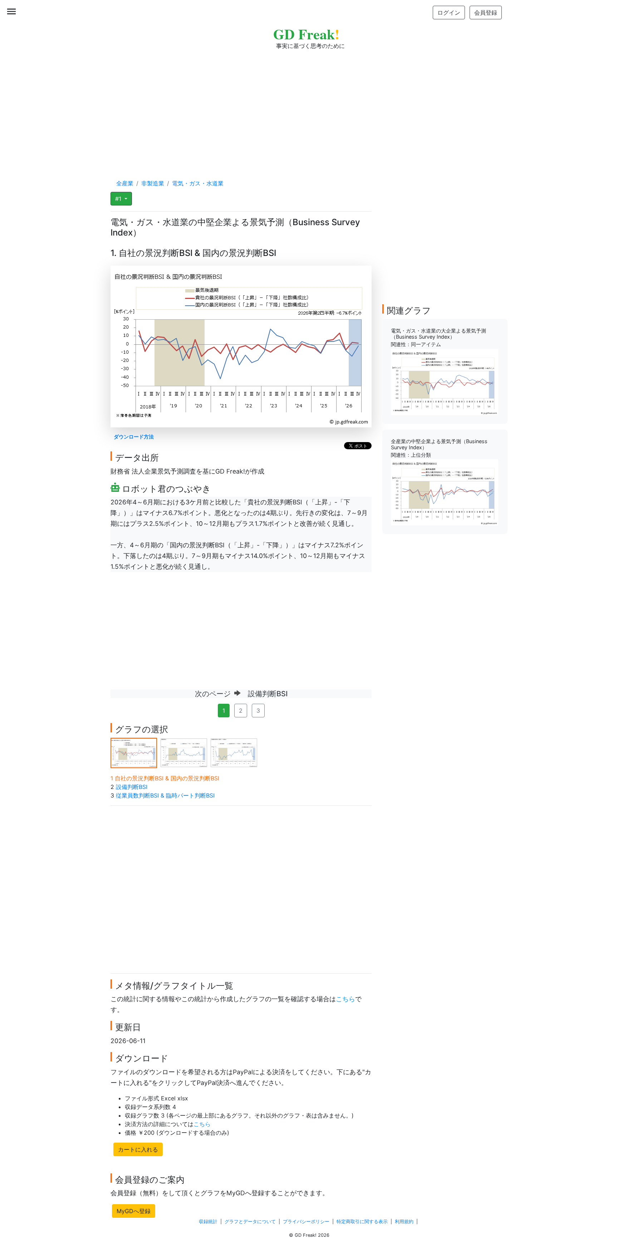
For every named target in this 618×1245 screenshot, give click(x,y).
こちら (345, 999)
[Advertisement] (309, 107)
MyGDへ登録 (134, 1211)
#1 (119, 198)
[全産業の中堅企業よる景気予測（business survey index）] (444, 491)
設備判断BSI (131, 786)
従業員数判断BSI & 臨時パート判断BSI (165, 795)
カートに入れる (138, 1149)
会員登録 (485, 12)
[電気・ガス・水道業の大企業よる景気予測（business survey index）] (444, 381)
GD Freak (306, 33)
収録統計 (208, 1221)
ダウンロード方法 (134, 436)
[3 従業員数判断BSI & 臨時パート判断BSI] (234, 752)
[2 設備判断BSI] (184, 752)
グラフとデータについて (250, 1221)
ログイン (448, 12)
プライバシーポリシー (306, 1221)
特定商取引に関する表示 (362, 1221)
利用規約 (404, 1221)
